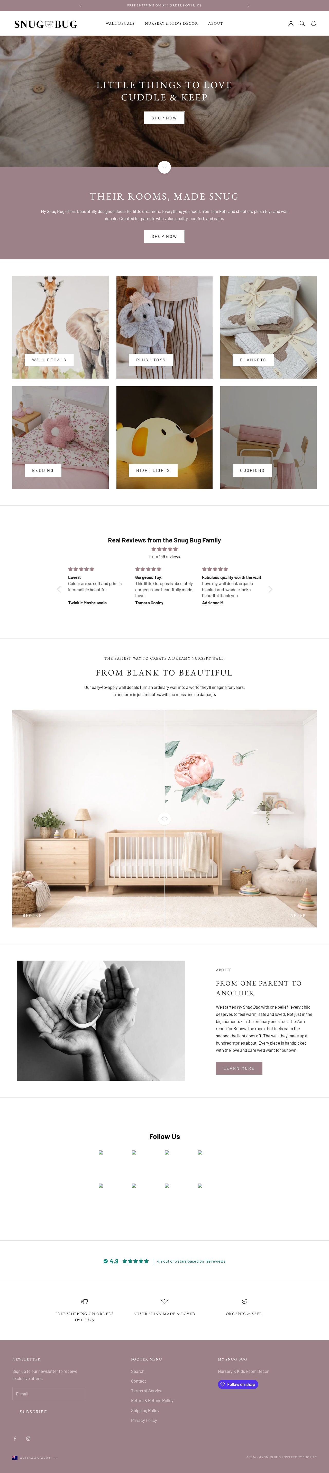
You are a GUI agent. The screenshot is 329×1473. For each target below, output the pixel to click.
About (215, 23)
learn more (239, 1068)
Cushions (252, 470)
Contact (138, 1380)
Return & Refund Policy (152, 1400)
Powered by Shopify (299, 1457)
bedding (43, 470)
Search (137, 1371)
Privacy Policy (144, 1420)
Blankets (253, 359)
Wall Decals (120, 23)
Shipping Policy (145, 1410)
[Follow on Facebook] (14, 1438)
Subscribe (34, 1411)
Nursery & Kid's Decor (171, 23)
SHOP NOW (164, 117)
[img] (164, 549)
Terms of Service (146, 1390)
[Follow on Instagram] (28, 1438)
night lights (153, 470)
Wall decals (49, 359)
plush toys (151, 359)
